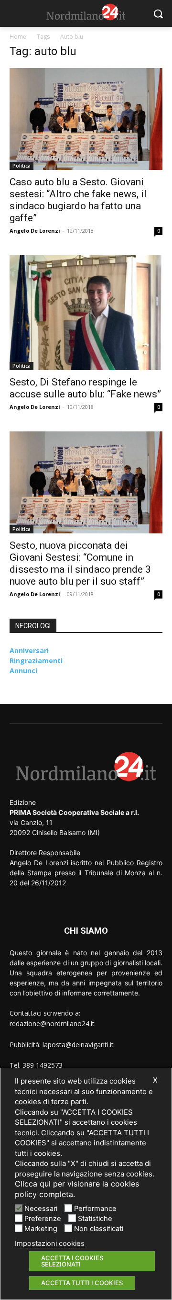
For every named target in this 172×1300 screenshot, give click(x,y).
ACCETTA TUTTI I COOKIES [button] (82, 1283)
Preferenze (42, 1218)
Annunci (23, 670)
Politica (21, 165)
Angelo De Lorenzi (35, 230)
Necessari (40, 1208)
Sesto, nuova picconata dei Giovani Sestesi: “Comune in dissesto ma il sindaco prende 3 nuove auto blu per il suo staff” (80, 563)
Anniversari (29, 650)
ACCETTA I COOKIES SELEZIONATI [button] (72, 1261)
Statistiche (95, 1218)
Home (18, 37)
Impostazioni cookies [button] (50, 1243)
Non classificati (98, 1228)
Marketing (40, 1228)
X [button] (155, 1080)
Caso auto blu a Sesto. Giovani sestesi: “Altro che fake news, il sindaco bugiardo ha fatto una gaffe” (78, 200)
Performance (95, 1208)
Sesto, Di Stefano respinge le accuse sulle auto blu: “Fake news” (85, 388)
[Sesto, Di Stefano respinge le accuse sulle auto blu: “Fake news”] (86, 312)
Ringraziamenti (36, 660)
